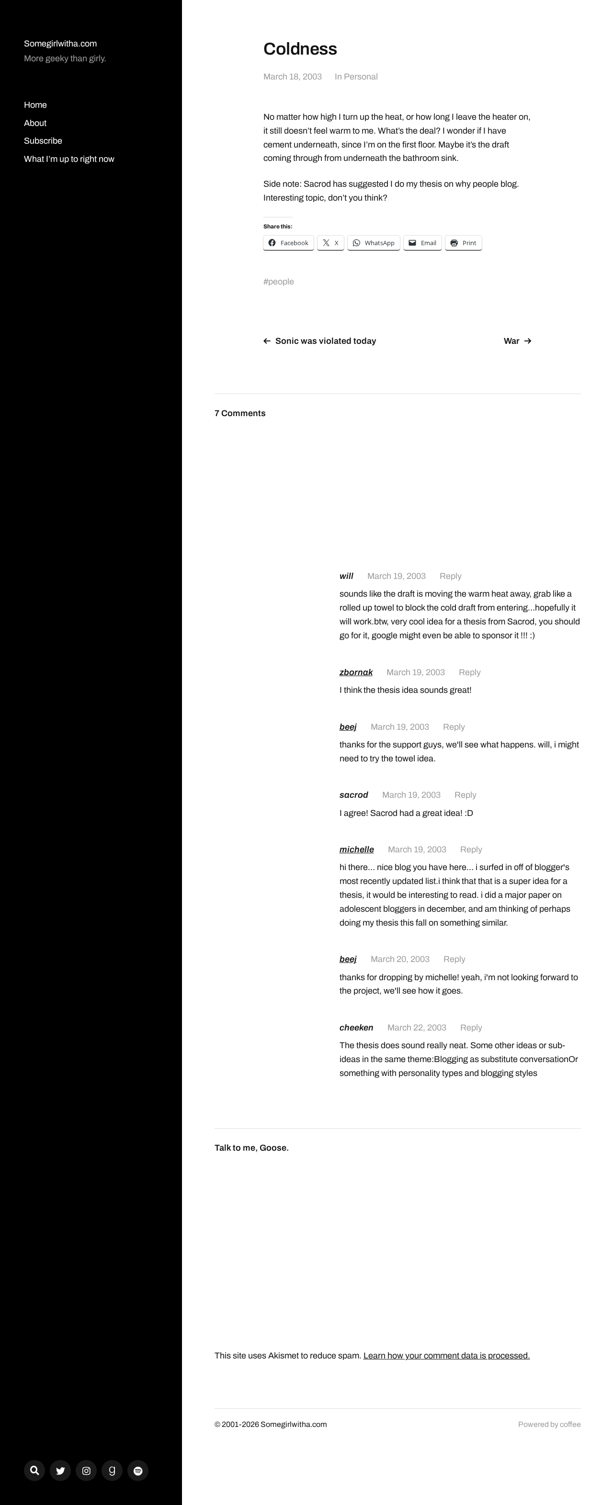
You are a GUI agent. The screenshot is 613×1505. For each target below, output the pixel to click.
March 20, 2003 (400, 959)
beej (348, 727)
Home (35, 105)
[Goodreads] (112, 1470)
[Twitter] (60, 1470)
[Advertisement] (460, 479)
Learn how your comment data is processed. (446, 1355)
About (35, 123)
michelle (357, 849)
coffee (570, 1424)
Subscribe (43, 141)
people (281, 281)
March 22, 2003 (416, 1027)
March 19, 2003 (396, 576)
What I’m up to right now (69, 159)
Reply (451, 576)
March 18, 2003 (292, 76)
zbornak (356, 672)
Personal (361, 76)
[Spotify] (137, 1470)
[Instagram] (86, 1470)
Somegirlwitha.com (60, 43)
